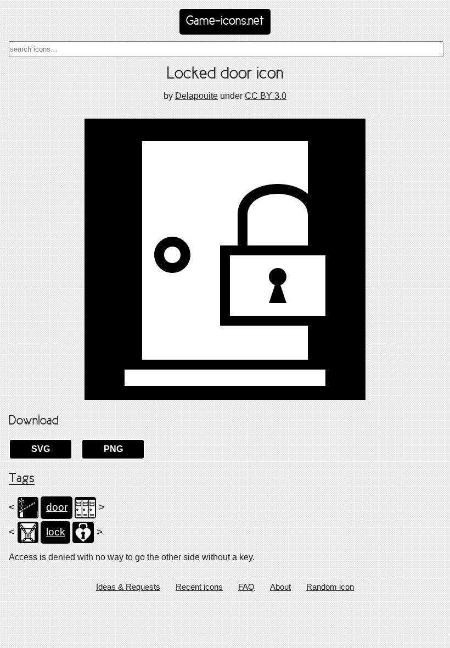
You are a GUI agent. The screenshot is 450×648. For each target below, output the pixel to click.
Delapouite (196, 95)
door (57, 507)
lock (55, 532)
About (280, 586)
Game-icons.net (225, 21)
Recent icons (199, 586)
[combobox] (226, 49)
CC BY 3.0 (265, 95)
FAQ (246, 586)
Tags (22, 479)
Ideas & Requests (128, 586)
